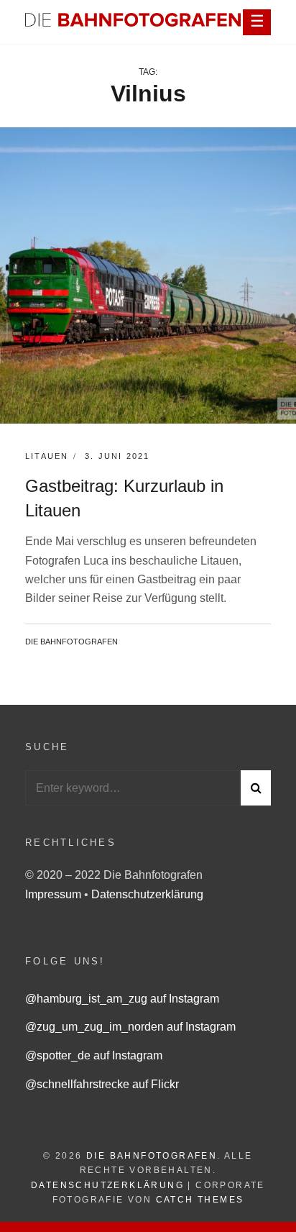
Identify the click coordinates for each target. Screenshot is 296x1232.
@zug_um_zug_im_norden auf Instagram (130, 1027)
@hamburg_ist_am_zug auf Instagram (122, 999)
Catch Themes (200, 1200)
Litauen (46, 456)
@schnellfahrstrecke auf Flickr (102, 1084)
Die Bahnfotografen (71, 641)
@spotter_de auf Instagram (93, 1055)
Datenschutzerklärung (147, 894)
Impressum (54, 894)
